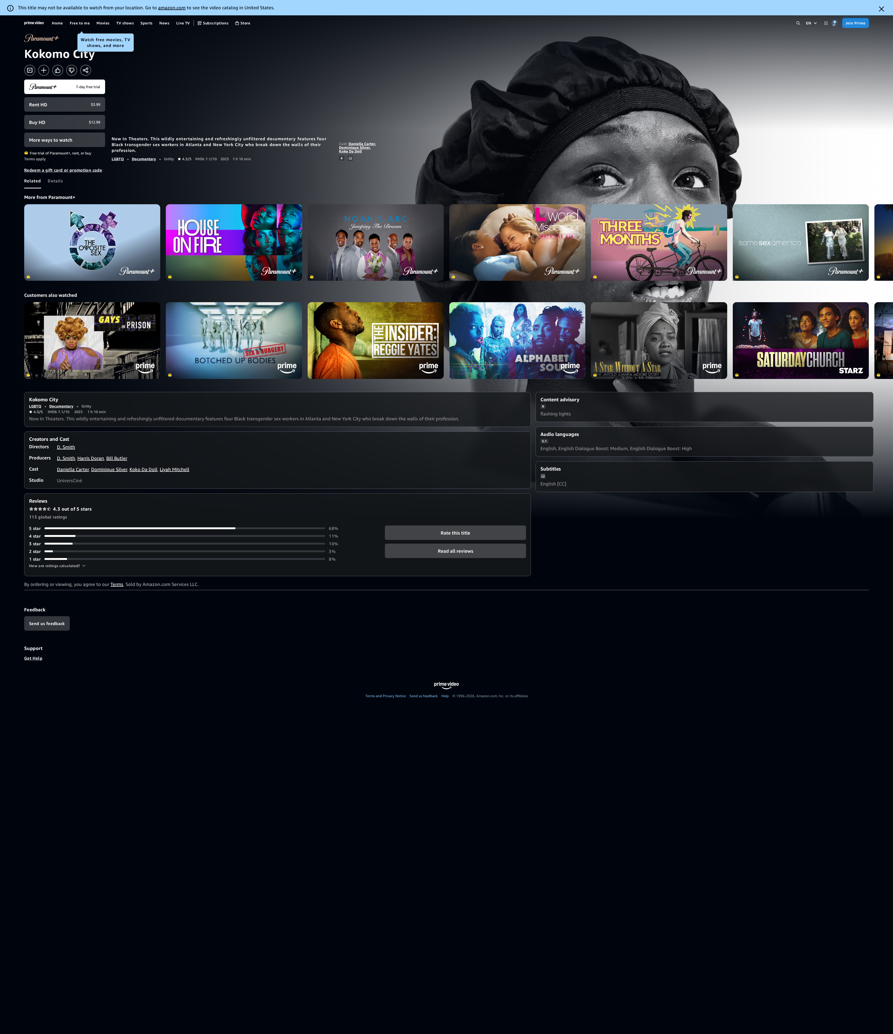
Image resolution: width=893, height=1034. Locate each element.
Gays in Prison (92, 340)
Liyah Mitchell (174, 469)
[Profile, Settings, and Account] (835, 23)
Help (445, 696)
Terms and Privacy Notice (385, 696)
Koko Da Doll (350, 151)
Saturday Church (801, 340)
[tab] (32, 180)
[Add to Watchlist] (43, 70)
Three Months (659, 242)
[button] (57, 566)
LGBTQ (118, 159)
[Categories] (825, 23)
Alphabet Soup (517, 340)
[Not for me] (71, 70)
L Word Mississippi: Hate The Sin (517, 242)
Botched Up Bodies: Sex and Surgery (234, 340)
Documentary (144, 159)
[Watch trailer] (29, 70)
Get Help (33, 658)
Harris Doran (90, 458)
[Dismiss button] (881, 9)
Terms (116, 584)
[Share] (85, 70)
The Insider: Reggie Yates (376, 340)
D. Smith (66, 447)
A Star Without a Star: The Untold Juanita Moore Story (659, 340)
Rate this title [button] (455, 532)
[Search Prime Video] (798, 23)
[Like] (57, 70)
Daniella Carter (362, 143)
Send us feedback (424, 696)
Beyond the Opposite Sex (92, 242)
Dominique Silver (354, 147)
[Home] (34, 23)
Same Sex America (801, 242)
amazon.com (172, 7)
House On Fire (234, 242)
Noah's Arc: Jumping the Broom (376, 242)
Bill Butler (116, 458)
